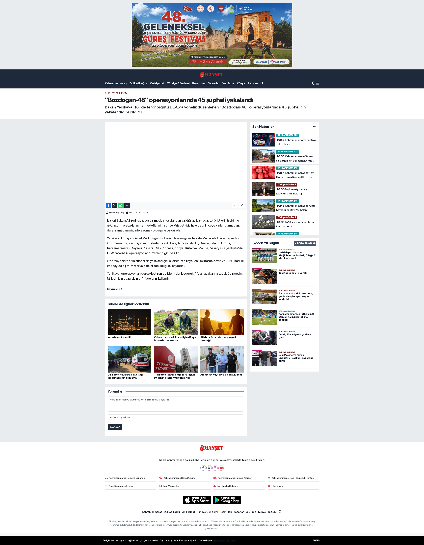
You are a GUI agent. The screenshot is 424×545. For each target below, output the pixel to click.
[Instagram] (215, 468)
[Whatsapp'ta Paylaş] (121, 205)
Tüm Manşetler (171, 486)
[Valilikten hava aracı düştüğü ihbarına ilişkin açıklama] (129, 359)
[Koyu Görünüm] (313, 83)
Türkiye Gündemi (178, 83)
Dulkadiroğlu (138, 83)
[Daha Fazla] (127, 205)
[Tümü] (314, 126)
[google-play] (227, 500)
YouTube (228, 83)
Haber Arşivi (278, 486)
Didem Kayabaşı (117, 213)
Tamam (316, 540)
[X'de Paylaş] (114, 205)
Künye (241, 83)
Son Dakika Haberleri (228, 486)
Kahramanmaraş (116, 83)
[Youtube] (221, 468)
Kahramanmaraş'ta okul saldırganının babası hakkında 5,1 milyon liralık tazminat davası (296, 159)
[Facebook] (203, 468)
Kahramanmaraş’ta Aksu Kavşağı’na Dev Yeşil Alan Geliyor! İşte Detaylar (295, 208)
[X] (209, 468)
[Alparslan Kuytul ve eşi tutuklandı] (222, 359)
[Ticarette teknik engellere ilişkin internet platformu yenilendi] (176, 359)
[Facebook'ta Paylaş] (108, 205)
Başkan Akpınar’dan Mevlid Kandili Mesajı (292, 191)
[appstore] (197, 500)
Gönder (115, 427)
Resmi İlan (199, 83)
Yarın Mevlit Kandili (119, 337)
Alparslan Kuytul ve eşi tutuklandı (221, 374)
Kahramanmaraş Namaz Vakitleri (235, 478)
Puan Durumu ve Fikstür (121, 486)
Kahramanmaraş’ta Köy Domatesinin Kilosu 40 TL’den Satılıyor (295, 175)
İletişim (253, 83)
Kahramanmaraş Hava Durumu (179, 478)
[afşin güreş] (212, 34)
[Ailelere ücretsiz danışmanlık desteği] (222, 322)
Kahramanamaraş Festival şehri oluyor (296, 142)
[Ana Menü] (317, 83)
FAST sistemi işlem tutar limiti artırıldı (295, 224)
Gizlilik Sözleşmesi (224, 540)
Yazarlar (214, 83)
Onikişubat (157, 83)
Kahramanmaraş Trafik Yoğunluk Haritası (293, 478)
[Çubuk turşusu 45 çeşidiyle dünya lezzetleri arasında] (176, 322)
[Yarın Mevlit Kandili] (129, 322)
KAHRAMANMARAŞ (288, 135)
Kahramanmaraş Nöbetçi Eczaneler (127, 478)
